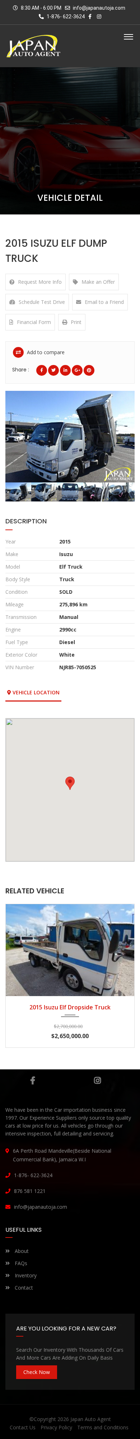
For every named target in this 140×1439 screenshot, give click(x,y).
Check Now (36, 1372)
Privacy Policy (56, 1427)
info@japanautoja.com (99, 8)
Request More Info (40, 281)
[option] (70, 436)
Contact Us (23, 1427)
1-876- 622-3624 (65, 16)
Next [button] (119, 436)
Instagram (97, 1080)
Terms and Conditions (103, 1427)
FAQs (20, 1263)
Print (76, 322)
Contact (23, 1287)
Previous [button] (20, 436)
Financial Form (34, 322)
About (21, 1251)
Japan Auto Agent (90, 1419)
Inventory (25, 1275)
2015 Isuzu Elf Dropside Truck (70, 1007)
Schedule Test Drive (42, 302)
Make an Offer (98, 281)
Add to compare (45, 352)
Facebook (32, 1080)
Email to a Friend (104, 302)
